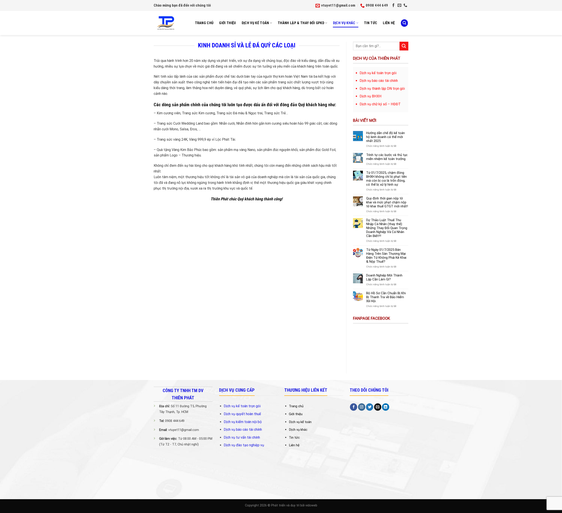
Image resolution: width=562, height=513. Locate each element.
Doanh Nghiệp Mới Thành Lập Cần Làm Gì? (384, 277)
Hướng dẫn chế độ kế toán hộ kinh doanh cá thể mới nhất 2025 (385, 137)
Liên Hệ (389, 23)
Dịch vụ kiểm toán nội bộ (243, 422)
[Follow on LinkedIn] (385, 407)
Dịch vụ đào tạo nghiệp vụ (244, 445)
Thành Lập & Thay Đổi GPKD (301, 23)
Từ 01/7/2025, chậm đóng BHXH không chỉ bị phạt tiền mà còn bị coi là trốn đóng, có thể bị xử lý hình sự (386, 179)
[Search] (404, 23)
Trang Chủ (204, 23)
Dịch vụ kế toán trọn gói (242, 406)
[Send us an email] (399, 5)
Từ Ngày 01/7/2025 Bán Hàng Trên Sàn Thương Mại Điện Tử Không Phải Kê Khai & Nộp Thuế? (386, 256)
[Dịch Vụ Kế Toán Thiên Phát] (168, 23)
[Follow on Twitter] (369, 407)
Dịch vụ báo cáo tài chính (243, 429)
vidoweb (311, 505)
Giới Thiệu (227, 23)
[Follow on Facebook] (393, 5)
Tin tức (370, 23)
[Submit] (404, 46)
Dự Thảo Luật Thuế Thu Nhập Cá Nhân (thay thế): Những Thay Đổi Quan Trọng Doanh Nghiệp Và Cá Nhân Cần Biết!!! (386, 228)
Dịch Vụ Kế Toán (255, 23)
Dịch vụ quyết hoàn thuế (242, 414)
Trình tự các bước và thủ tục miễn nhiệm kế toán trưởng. (387, 157)
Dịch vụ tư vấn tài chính (242, 437)
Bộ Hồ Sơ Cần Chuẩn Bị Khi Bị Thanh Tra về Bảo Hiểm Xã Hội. (386, 297)
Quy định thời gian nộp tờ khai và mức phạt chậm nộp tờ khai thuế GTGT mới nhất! (387, 202)
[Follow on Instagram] (361, 407)
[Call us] (405, 5)
